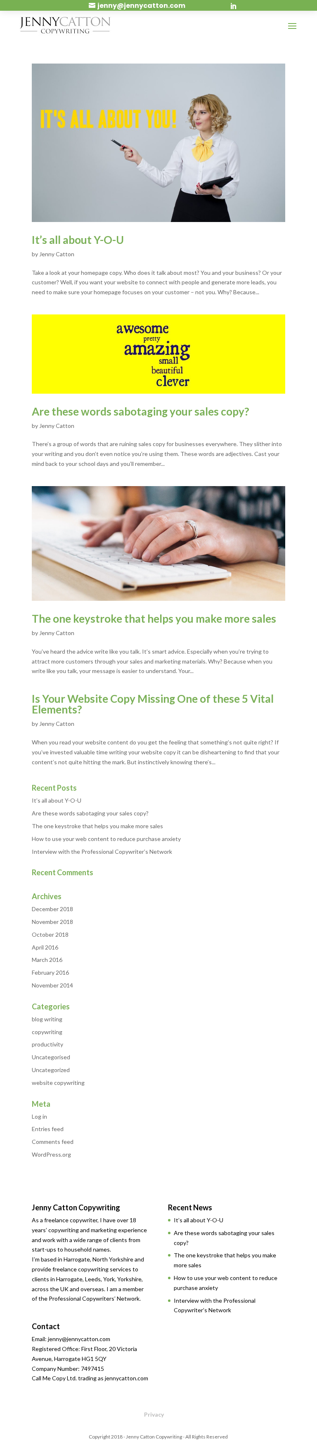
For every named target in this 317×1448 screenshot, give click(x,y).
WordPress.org (51, 1154)
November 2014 (52, 985)
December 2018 (52, 908)
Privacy (154, 1414)
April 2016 (45, 947)
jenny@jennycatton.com (141, 5)
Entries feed (48, 1128)
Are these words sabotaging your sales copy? (140, 411)
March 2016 (47, 959)
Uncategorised (51, 1057)
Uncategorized (51, 1069)
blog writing (47, 1019)
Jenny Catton (56, 253)
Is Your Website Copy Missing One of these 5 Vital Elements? (153, 704)
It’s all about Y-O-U (78, 239)
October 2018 (50, 934)
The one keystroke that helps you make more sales (154, 618)
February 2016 (50, 972)
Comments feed (52, 1141)
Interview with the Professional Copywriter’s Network (102, 851)
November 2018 (52, 921)
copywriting (47, 1031)
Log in (39, 1116)
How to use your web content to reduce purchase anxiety (106, 838)
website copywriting (58, 1082)
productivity (47, 1044)
